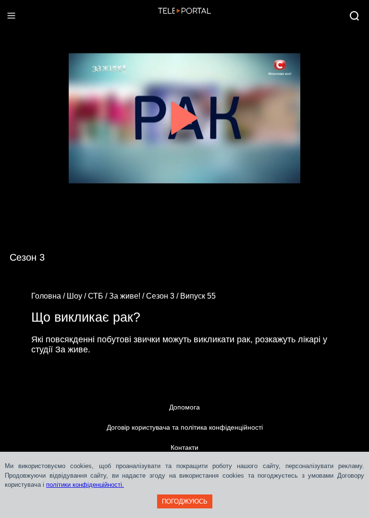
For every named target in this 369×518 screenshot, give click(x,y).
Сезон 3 (27, 257)
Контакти (184, 447)
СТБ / (98, 296)
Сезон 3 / (163, 296)
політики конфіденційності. (85, 484)
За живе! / (127, 296)
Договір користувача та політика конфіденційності (185, 427)
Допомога (184, 407)
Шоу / (77, 296)
